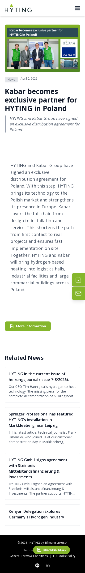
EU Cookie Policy (64, 556)
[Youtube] (37, 565)
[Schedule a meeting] (78, 279)
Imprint (29, 550)
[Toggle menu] (77, 8)
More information (31, 326)
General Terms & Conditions (29, 556)
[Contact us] (78, 293)
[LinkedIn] (47, 565)
